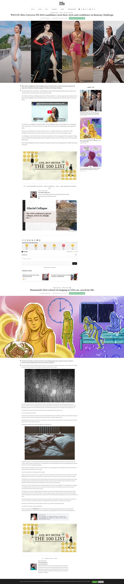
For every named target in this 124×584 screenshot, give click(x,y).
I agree (94, 582)
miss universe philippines (35, 186)
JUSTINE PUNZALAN (45, 18)
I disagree (101, 581)
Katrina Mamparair (45, 293)
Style (32, 9)
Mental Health (65, 287)
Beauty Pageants (68, 12)
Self (46, 9)
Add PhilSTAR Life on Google (76, 18)
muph (57, 186)
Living (39, 9)
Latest (61, 12)
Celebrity (54, 9)
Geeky (62, 9)
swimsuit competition (47, 136)
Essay (55, 558)
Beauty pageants (49, 186)
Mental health (49, 558)
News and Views (72, 9)
